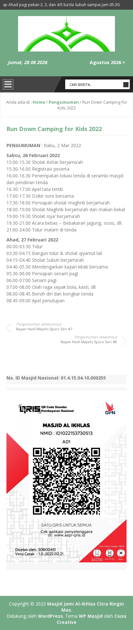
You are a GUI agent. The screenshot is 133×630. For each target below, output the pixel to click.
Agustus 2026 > (107, 62)
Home (39, 102)
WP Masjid (91, 616)
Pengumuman (64, 102)
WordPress (50, 616)
